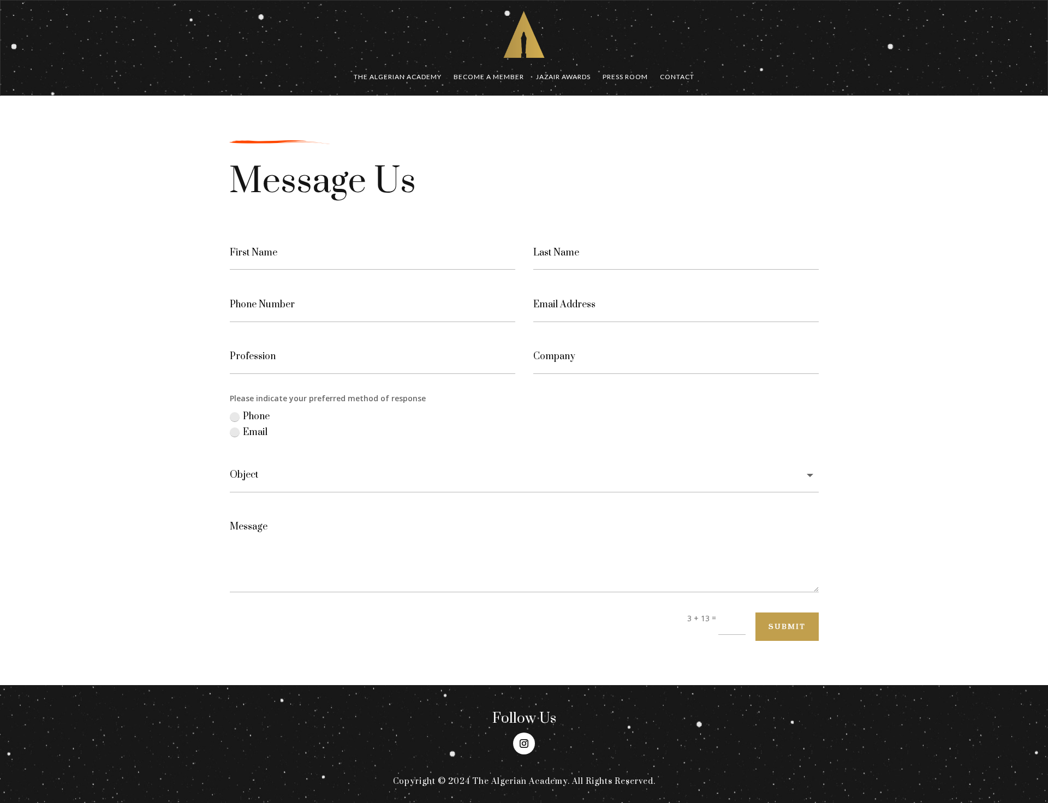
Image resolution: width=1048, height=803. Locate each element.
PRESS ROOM (625, 77)
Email (255, 432)
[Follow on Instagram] (524, 743)
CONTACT (677, 77)
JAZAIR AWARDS (563, 77)
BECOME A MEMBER (489, 77)
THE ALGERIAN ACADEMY (398, 77)
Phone (256, 417)
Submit (787, 626)
